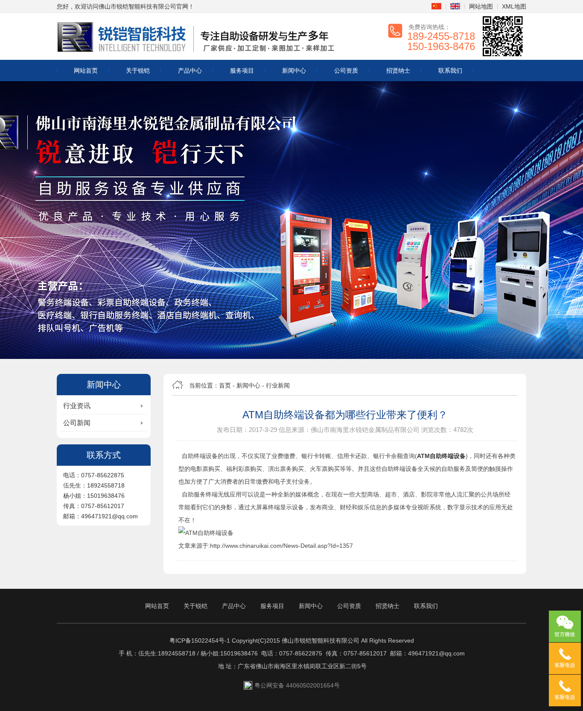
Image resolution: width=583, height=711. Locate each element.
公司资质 (346, 70)
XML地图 (514, 6)
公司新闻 (76, 422)
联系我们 (450, 70)
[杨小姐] (565, 690)
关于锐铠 (138, 70)
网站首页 (86, 70)
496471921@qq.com (436, 653)
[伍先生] (565, 658)
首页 (225, 385)
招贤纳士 (398, 70)
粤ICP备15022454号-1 (199, 640)
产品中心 (190, 70)
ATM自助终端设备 (441, 455)
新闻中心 (294, 70)
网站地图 (481, 6)
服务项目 (242, 70)
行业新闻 (278, 385)
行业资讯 (76, 405)
